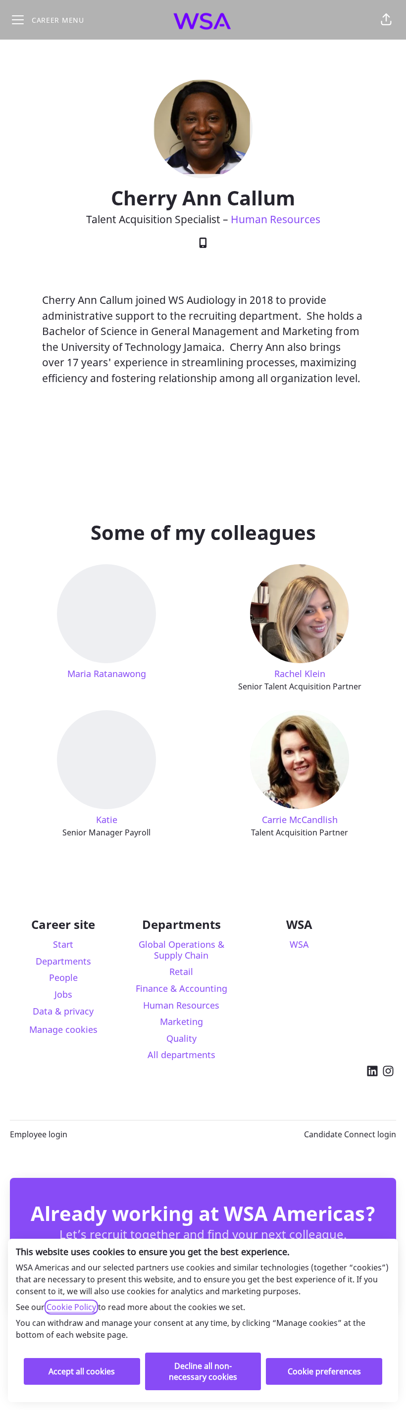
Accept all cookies (82, 1371)
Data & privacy (63, 1011)
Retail (181, 971)
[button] (386, 20)
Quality (181, 1038)
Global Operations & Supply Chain (181, 949)
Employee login (38, 1134)
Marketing (181, 1021)
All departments (181, 1055)
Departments (63, 961)
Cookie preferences (324, 1371)
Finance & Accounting (181, 988)
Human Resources (275, 219)
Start (63, 944)
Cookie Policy (71, 1307)
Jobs (63, 994)
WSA (299, 944)
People (63, 977)
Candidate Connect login (350, 1134)
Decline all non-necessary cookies (203, 1371)
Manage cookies (63, 1029)
